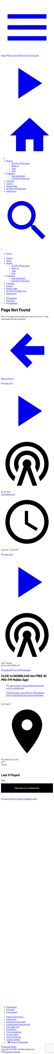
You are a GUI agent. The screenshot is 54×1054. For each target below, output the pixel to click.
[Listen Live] (27, 409)
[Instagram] (11, 303)
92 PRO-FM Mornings (21, 163)
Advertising (11, 191)
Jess (14, 168)
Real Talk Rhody (18, 176)
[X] (10, 300)
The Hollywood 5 (8, 494)
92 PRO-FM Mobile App (16, 188)
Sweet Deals (11, 186)
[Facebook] (11, 298)
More (3, 780)
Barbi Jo (15, 166)
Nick (14, 171)
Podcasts (10, 173)
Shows (9, 160)
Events (9, 183)
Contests (10, 181)
